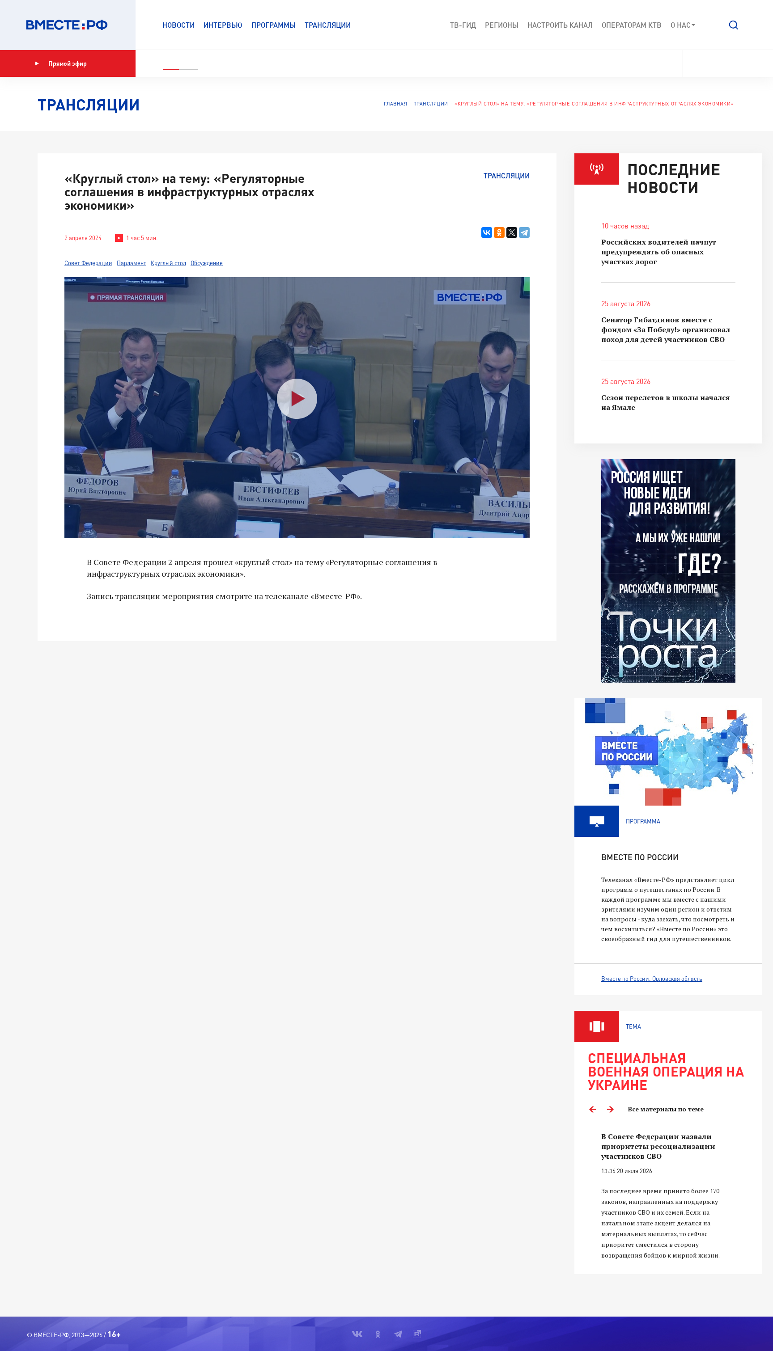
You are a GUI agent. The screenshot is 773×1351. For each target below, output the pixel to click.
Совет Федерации (88, 262)
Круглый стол (168, 262)
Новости (178, 25)
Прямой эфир (67, 63)
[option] (668, 1196)
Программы (273, 25)
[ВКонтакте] (486, 232)
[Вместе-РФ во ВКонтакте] (696, 63)
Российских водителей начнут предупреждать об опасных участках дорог (658, 251)
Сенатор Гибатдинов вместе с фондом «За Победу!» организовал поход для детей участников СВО (665, 329)
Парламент (131, 262)
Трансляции (328, 25)
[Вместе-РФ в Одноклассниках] (712, 63)
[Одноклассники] (499, 232)
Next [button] (610, 1109)
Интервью (223, 25)
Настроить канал (560, 25)
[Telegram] (524, 232)
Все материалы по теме (666, 1109)
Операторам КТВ (632, 25)
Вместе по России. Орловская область (651, 978)
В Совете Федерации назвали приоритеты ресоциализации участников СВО (658, 1146)
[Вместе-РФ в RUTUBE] (742, 63)
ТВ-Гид (463, 25)
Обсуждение (207, 262)
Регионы (501, 25)
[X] (511, 232)
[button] (733, 25)
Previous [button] (592, 1109)
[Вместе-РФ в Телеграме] (728, 63)
